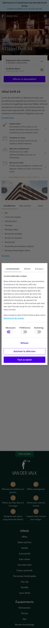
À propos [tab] (39, 268)
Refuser (24, 342)
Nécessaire (10, 327)
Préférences (24, 327)
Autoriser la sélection (24, 351)
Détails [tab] (27, 268)
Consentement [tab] (12, 268)
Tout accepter (24, 359)
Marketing (38, 327)
